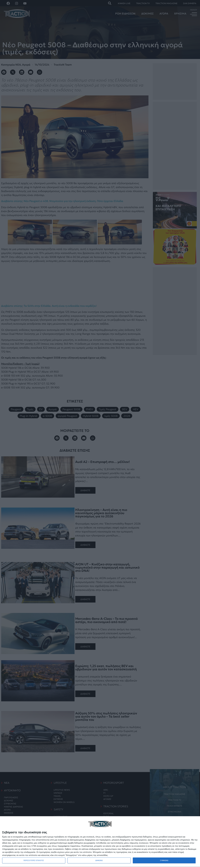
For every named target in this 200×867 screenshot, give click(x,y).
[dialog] (100, 841)
